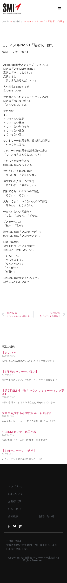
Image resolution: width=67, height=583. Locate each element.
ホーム (5, 21)
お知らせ (18, 21)
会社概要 (13, 516)
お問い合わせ (46, 516)
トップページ (16, 486)
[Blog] (20, 526)
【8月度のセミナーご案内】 (20, 371)
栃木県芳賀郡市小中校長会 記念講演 (26, 413)
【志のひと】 (10, 352)
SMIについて (15, 493)
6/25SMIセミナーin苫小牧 (19, 432)
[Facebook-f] (9, 526)
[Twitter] (15, 526)
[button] (59, 9)
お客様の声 (14, 501)
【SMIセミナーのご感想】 (19, 450)
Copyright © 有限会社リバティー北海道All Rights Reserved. (33, 559)
